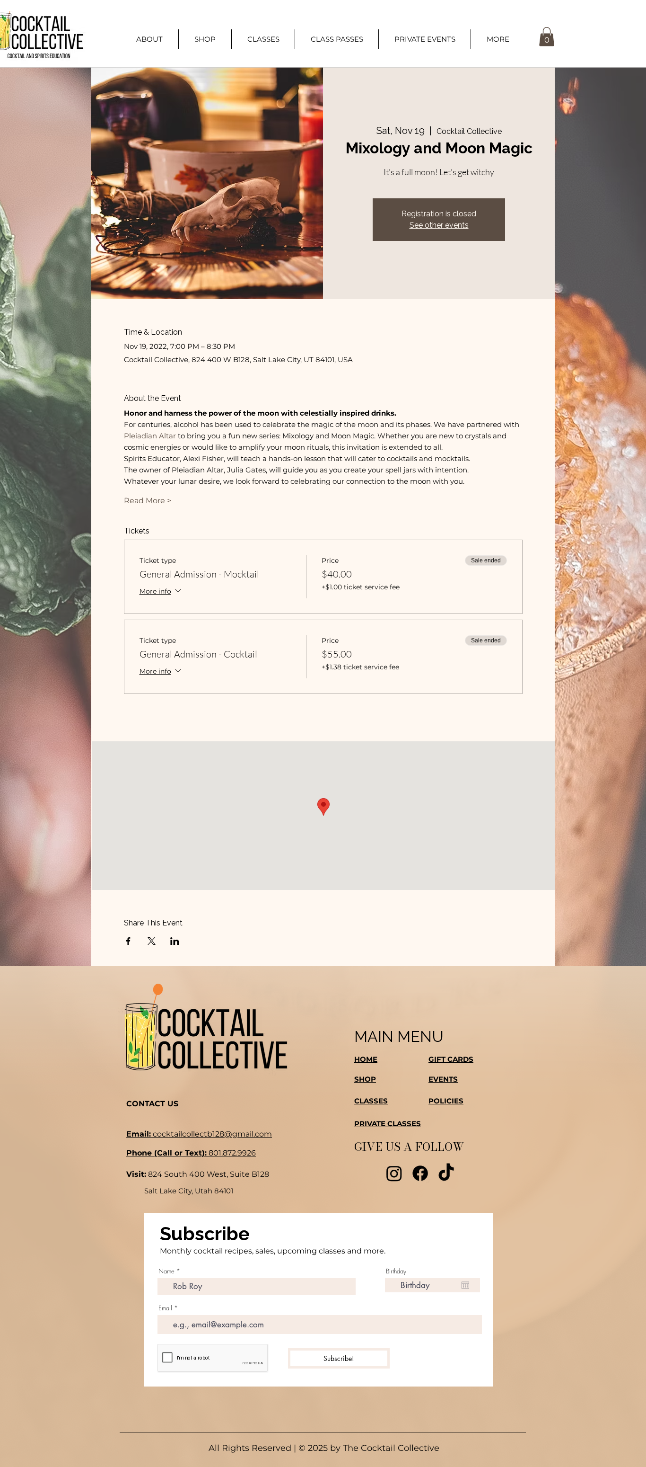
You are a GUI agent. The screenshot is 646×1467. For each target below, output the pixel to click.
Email (165, 1308)
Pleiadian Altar (150, 435)
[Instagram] (394, 1173)
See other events (439, 225)
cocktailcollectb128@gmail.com (199, 1133)
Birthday (396, 1271)
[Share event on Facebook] (128, 941)
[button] (497, 39)
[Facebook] (420, 1173)
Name (166, 1271)
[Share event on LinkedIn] (174, 941)
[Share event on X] (151, 941)
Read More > (147, 500)
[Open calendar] (465, 1285)
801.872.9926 (191, 1152)
